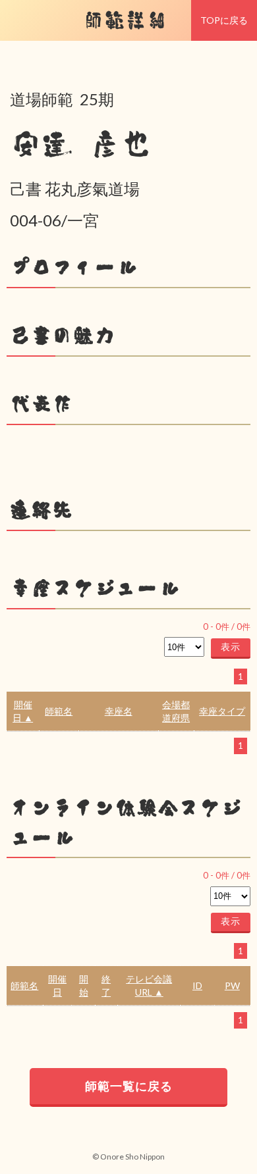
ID (197, 985)
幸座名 (118, 711)
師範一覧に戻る (129, 1086)
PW (232, 985)
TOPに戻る (224, 20)
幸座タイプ (222, 711)
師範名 (58, 711)
